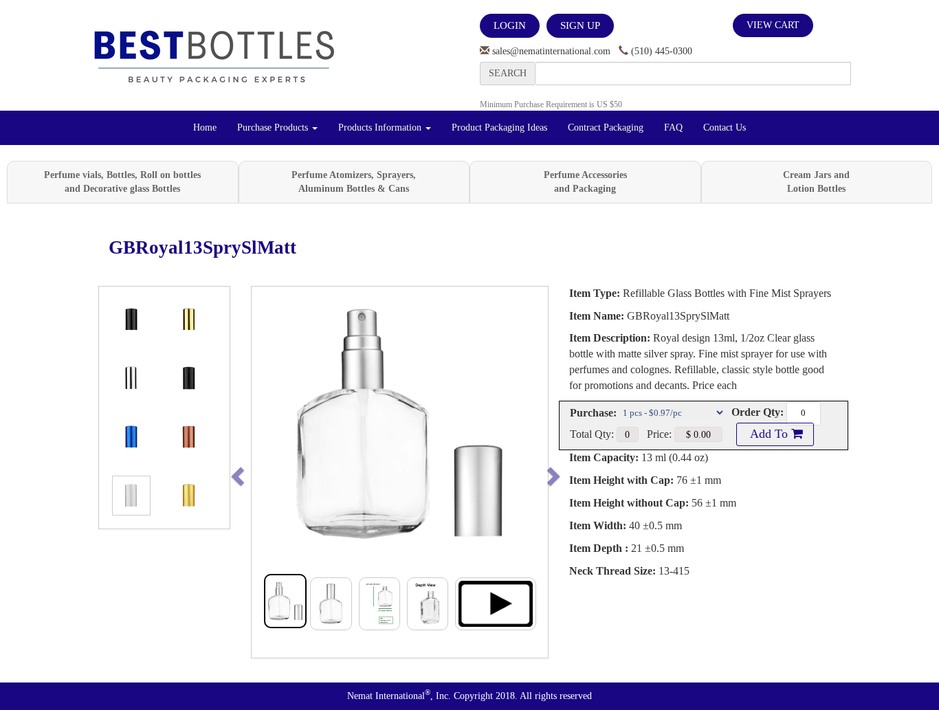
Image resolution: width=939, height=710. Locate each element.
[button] (266, 472)
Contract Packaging (605, 127)
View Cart (773, 25)
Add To (769, 434)
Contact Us (724, 127)
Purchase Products (274, 127)
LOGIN (510, 25)
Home (205, 127)
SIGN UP (580, 25)
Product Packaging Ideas (499, 127)
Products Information (381, 127)
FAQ (673, 127)
